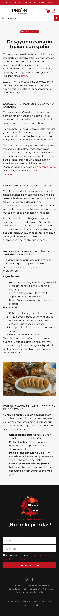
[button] (5, 10)
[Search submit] (56, 18)
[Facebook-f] (32, 579)
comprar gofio (47, 166)
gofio (24, 75)
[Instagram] (26, 579)
